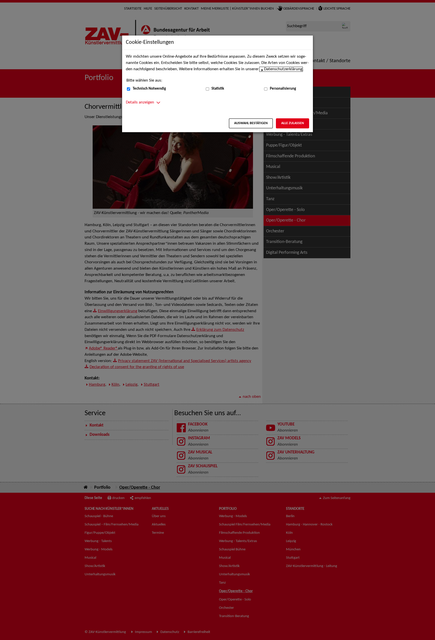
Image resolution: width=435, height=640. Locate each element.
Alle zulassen (292, 123)
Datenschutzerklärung (283, 69)
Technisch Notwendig (149, 89)
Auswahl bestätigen (251, 123)
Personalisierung (283, 89)
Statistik (217, 89)
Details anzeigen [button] (140, 102)
